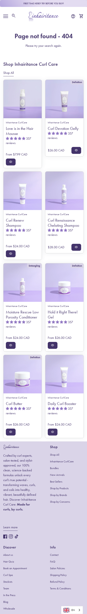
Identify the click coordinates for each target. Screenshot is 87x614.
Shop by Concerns (60, 501)
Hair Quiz (8, 561)
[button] (16, 138)
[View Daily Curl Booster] (64, 374)
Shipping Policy (58, 575)
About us (8, 555)
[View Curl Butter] (22, 374)
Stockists (7, 581)
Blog (5, 602)
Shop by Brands (58, 495)
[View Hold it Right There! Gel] (64, 282)
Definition (77, 82)
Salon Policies (57, 568)
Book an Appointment (15, 568)
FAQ (52, 561)
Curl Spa (8, 575)
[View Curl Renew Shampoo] (22, 191)
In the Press (9, 595)
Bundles (54, 468)
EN (73, 610)
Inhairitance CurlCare (62, 461)
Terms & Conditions (60, 588)
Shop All (54, 454)
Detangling (34, 265)
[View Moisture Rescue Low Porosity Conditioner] (22, 282)
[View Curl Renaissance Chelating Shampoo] (64, 191)
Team (6, 588)
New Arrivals (57, 475)
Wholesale (9, 608)
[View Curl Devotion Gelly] (64, 99)
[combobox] (72, 610)
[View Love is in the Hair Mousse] (22, 99)
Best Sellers (56, 481)
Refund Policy (57, 581)
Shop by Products (59, 488)
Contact (54, 555)
